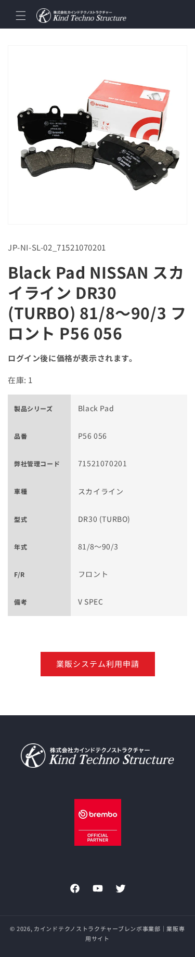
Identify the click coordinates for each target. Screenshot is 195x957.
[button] (20, 15)
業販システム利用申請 (97, 663)
